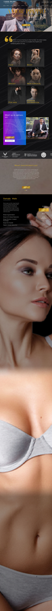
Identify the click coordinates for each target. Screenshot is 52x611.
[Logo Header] (9, 2)
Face (11, 5)
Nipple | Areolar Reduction (10, 225)
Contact (46, 5)
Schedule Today (9, 140)
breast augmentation (18, 129)
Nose (15, 5)
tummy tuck (11, 129)
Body (19, 5)
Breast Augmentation (9, 214)
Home (4, 5)
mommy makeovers (8, 130)
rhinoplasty (7, 129)
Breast (22, 5)
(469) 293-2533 (45, 2)
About (8, 5)
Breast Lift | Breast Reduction (11, 217)
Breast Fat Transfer (8, 223)
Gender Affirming (31, 6)
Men (26, 5)
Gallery (43, 5)
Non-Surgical (37, 6)
